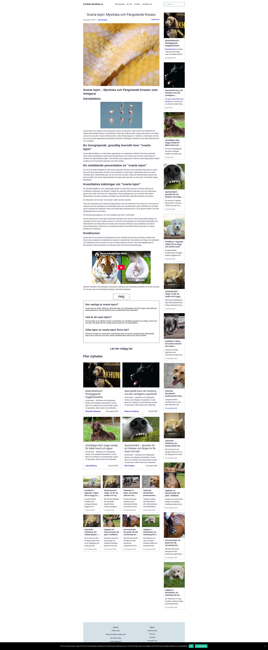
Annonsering (119, 4)
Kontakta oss (147, 4)
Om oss (129, 4)
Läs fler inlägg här (121, 348)
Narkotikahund (170, 49)
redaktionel (155, 19)
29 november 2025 (171, 408)
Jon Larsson (102, 20)
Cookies (137, 4)
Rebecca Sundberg (131, 411)
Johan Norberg (91, 466)
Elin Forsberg (129, 466)
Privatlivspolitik (201, 646)
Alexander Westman (93, 411)
